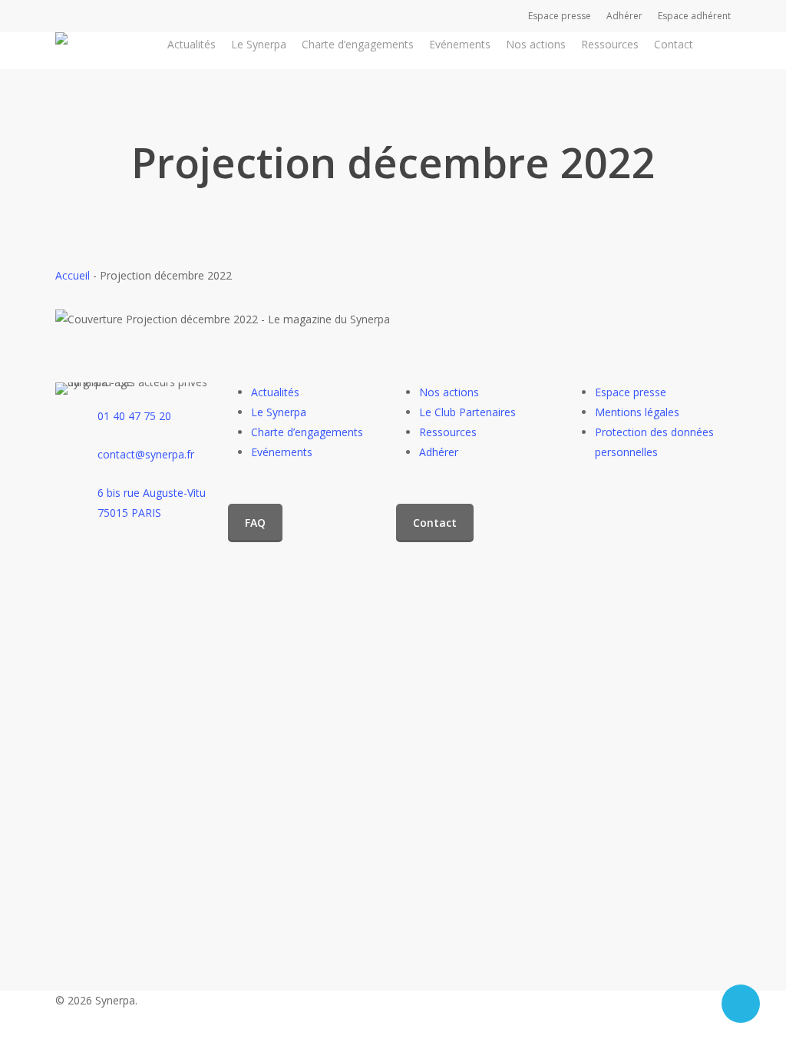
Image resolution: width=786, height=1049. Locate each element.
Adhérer (438, 452)
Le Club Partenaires (467, 412)
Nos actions (449, 392)
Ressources (448, 432)
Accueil (72, 275)
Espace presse (630, 392)
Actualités (275, 392)
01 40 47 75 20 (134, 416)
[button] (255, 523)
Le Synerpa (278, 412)
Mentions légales (637, 412)
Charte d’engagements (307, 432)
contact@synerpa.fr (145, 454)
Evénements (281, 452)
